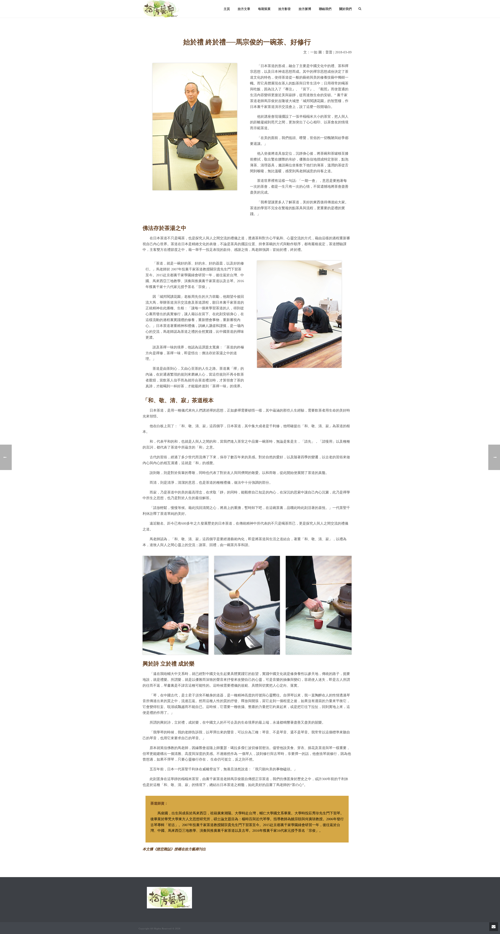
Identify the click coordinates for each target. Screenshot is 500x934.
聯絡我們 (325, 9)
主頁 (227, 9)
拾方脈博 (305, 9)
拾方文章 (244, 9)
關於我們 (345, 9)
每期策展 (264, 9)
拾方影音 (284, 9)
